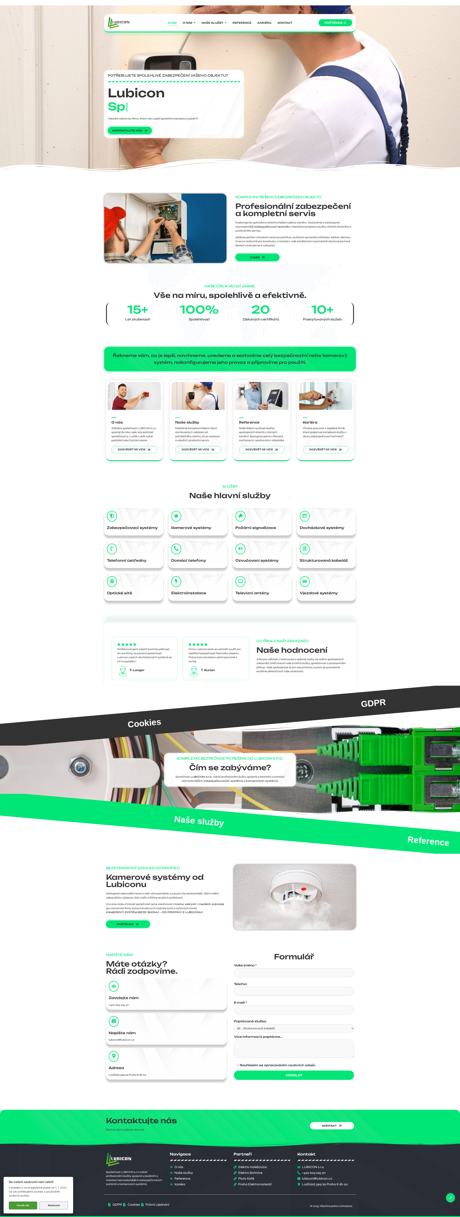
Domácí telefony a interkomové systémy (313, 708)
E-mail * (240, 1002)
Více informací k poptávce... (258, 1037)
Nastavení (54, 1205)
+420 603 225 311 (119, 1004)
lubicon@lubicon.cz (121, 1039)
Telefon (240, 984)
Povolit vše (23, 1205)
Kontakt (247, 825)
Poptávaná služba (250, 1021)
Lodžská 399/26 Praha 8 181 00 (127, 1074)
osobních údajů (301, 1065)
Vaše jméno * (245, 965)
